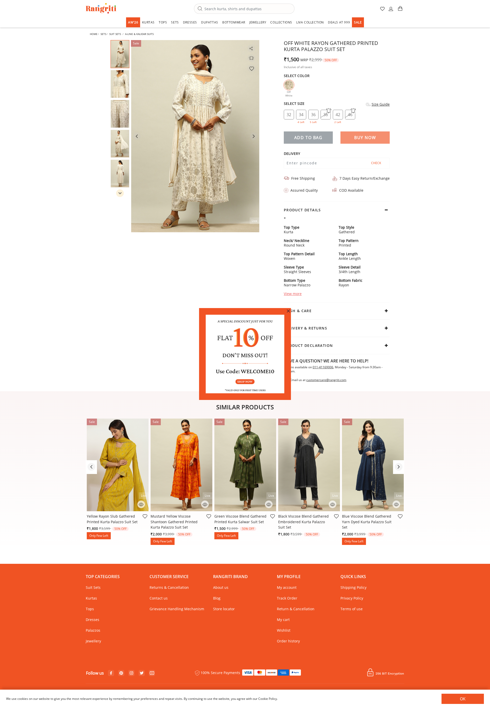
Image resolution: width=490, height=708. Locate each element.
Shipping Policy (353, 587)
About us (220, 587)
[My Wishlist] (382, 10)
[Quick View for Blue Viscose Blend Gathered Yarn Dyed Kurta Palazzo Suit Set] (396, 504)
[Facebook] (111, 673)
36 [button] (313, 115)
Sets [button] (175, 22)
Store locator (224, 608)
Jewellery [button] (257, 22)
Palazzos (93, 630)
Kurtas (91, 598)
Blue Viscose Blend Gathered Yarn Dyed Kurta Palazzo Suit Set (366, 522)
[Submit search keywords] (200, 9)
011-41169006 (323, 367)
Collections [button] (281, 22)
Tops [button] (163, 22)
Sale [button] (358, 22)
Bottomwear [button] (233, 22)
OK (462, 699)
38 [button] (325, 114)
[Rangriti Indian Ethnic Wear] (101, 9)
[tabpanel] (195, 136)
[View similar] (251, 58)
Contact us (159, 598)
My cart (283, 619)
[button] (391, 10)
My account (287, 587)
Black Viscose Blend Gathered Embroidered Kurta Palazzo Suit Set (303, 522)
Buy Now (365, 137)
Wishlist (283, 630)
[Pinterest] (121, 673)
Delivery (292, 153)
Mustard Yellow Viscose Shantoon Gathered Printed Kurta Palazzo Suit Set (174, 522)
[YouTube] (152, 673)
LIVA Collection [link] (310, 22)
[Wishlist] (251, 68)
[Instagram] (131, 673)
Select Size (294, 103)
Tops (90, 608)
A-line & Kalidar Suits (139, 34)
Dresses (92, 619)
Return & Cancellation (295, 608)
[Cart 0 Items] (400, 10)
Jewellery (93, 641)
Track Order (287, 598)
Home (93, 34)
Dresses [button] (190, 22)
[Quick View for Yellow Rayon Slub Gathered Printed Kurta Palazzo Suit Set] (141, 504)
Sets (103, 34)
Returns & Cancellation (169, 587)
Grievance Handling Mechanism (177, 608)
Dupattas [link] (209, 22)
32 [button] (289, 114)
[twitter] (141, 673)
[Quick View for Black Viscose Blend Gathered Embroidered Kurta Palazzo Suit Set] (332, 504)
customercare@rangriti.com (326, 380)
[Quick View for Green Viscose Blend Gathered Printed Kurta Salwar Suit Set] (269, 504)
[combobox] (244, 9)
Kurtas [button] (148, 22)
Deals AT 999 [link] (339, 22)
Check (376, 163)
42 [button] (337, 115)
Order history (288, 641)
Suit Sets (115, 34)
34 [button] (301, 115)
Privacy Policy (351, 598)
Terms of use (351, 608)
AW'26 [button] (133, 22)
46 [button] (350, 114)
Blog (216, 598)
